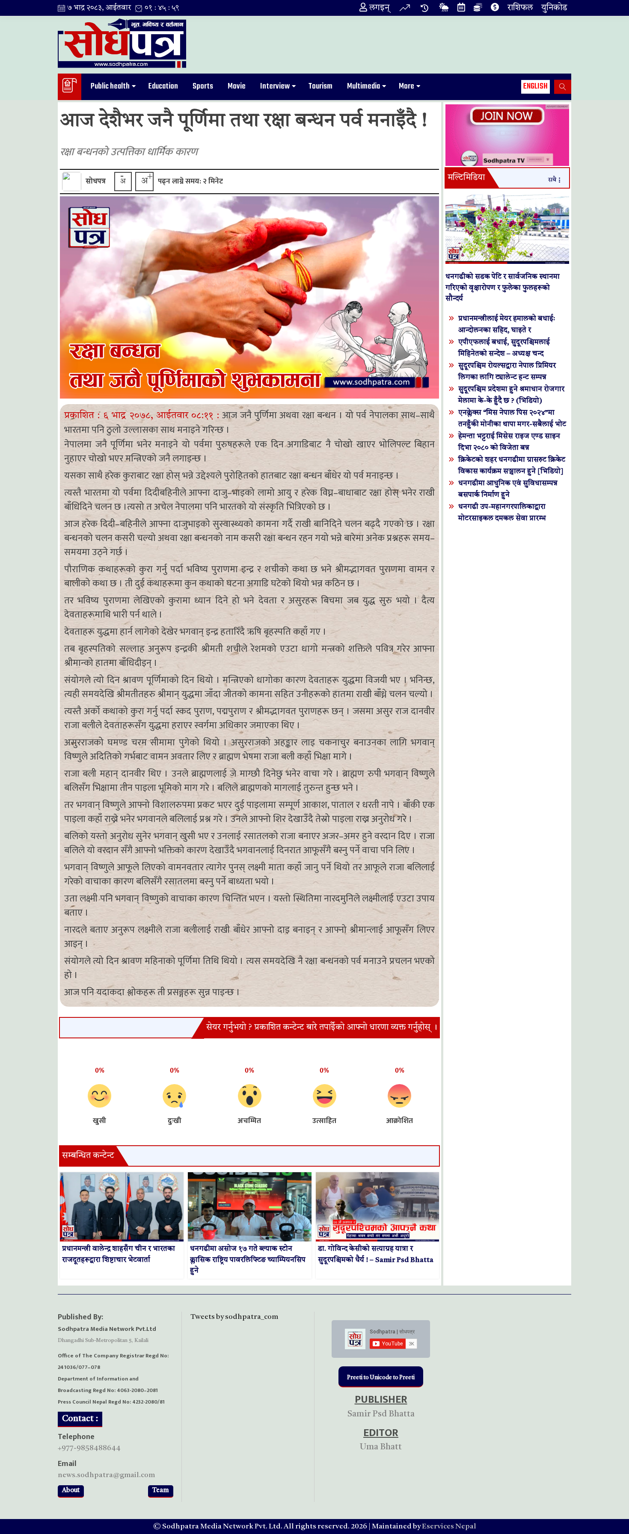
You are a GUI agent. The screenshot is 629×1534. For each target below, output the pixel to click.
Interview (275, 86)
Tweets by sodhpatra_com (234, 1317)
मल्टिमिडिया (466, 178)
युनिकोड (554, 8)
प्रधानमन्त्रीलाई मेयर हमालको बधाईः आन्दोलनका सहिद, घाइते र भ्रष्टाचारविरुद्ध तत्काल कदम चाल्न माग (510, 330)
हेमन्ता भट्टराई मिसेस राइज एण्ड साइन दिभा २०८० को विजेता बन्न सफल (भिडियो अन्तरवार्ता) (509, 448)
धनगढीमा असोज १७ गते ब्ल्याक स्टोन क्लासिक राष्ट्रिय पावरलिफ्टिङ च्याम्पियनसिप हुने (248, 1259)
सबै (552, 180)
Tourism (320, 86)
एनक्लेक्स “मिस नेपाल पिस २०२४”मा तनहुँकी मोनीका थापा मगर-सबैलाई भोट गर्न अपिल (512, 424)
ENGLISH (535, 86)
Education (163, 86)
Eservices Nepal (449, 1526)
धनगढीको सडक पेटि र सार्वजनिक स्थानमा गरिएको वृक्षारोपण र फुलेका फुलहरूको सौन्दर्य (502, 287)
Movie (237, 86)
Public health (110, 86)
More (406, 86)
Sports (203, 86)
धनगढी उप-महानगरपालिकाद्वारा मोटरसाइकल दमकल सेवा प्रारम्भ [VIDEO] (502, 518)
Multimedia (363, 86)
